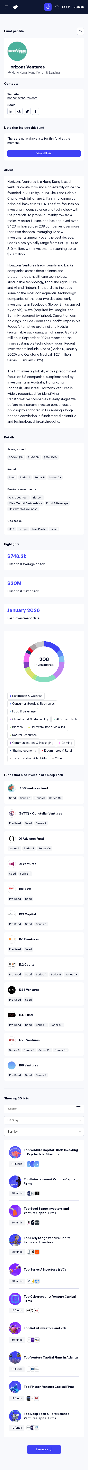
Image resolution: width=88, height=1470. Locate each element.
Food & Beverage (57, 503)
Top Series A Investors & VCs (45, 1269)
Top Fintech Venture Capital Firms (49, 1386)
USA (11, 529)
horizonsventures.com (22, 98)
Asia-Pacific (39, 529)
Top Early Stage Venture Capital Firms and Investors (47, 1240)
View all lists (44, 153)
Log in (66, 7)
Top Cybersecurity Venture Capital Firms (50, 1298)
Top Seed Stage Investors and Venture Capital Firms (46, 1210)
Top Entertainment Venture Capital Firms (50, 1181)
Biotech (37, 497)
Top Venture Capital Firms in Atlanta (51, 1357)
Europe (23, 529)
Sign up (79, 7)
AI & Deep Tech (18, 497)
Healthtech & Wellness (23, 509)
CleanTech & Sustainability (25, 503)
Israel (54, 529)
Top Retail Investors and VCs (45, 1328)
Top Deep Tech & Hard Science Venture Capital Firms (46, 1416)
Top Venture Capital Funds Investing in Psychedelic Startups (51, 1152)
